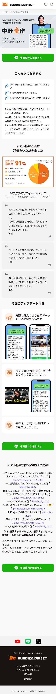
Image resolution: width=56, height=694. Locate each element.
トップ (5, 11)
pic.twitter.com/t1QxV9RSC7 (28, 498)
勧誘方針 (33, 691)
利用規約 (42, 691)
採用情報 (28, 678)
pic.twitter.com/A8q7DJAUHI (28, 523)
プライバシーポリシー (19, 691)
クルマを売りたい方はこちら (28, 665)
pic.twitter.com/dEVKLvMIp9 (29, 508)
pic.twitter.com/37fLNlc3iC (28, 480)
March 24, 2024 (28, 487)
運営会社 (28, 674)
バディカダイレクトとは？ (28, 670)
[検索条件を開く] (52, 4)
